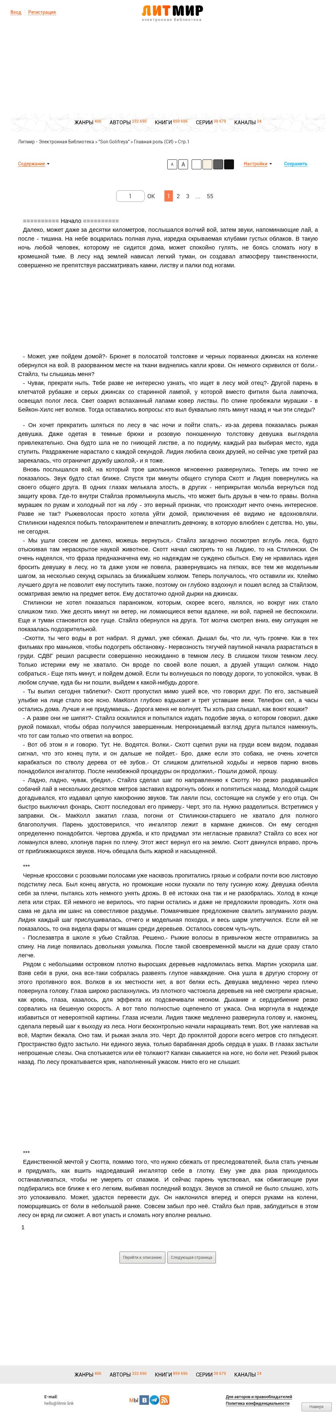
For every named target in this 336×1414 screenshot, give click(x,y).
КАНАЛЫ (245, 122)
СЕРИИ (204, 122)
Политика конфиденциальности (257, 1403)
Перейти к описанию (142, 1257)
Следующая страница (191, 1257)
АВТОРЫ (120, 122)
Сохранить (295, 163)
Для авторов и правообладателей (259, 1396)
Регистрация (42, 12)
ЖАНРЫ (84, 122)
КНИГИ (163, 122)
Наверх (316, 1406)
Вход (15, 12)
